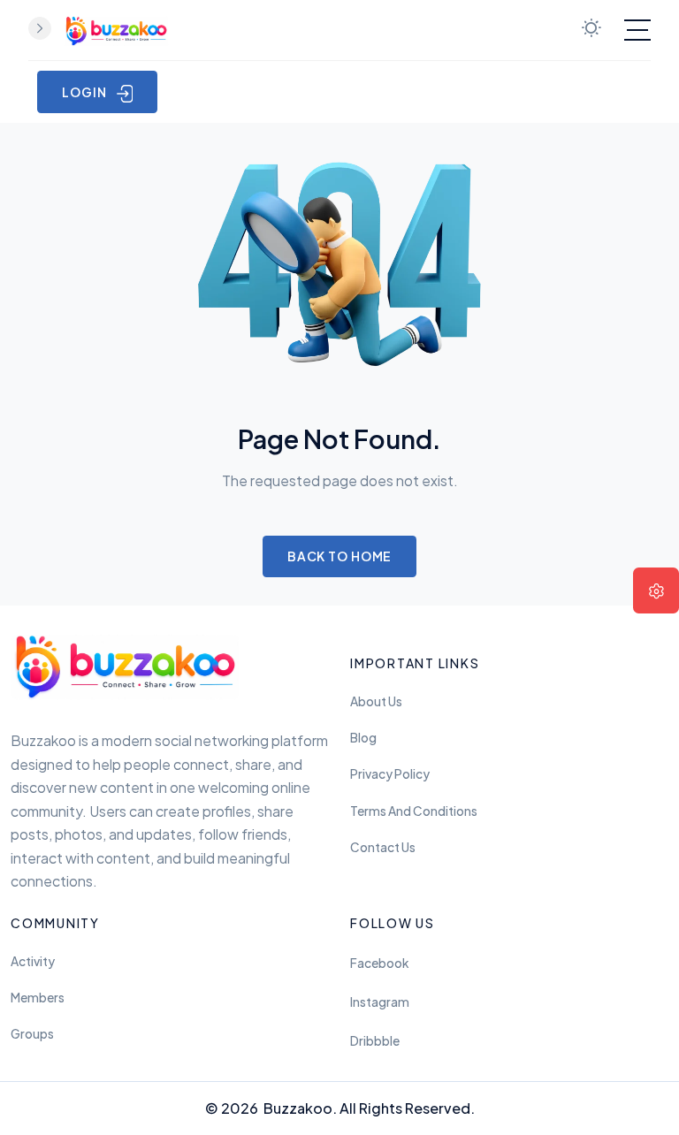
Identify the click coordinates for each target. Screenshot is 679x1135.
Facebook (379, 963)
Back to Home (340, 556)
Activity (33, 961)
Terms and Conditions (413, 811)
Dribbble (375, 1040)
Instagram (379, 1001)
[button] (656, 590)
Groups (32, 1033)
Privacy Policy (390, 773)
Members (38, 997)
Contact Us (383, 847)
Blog (363, 737)
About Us (376, 701)
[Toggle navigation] (637, 30)
